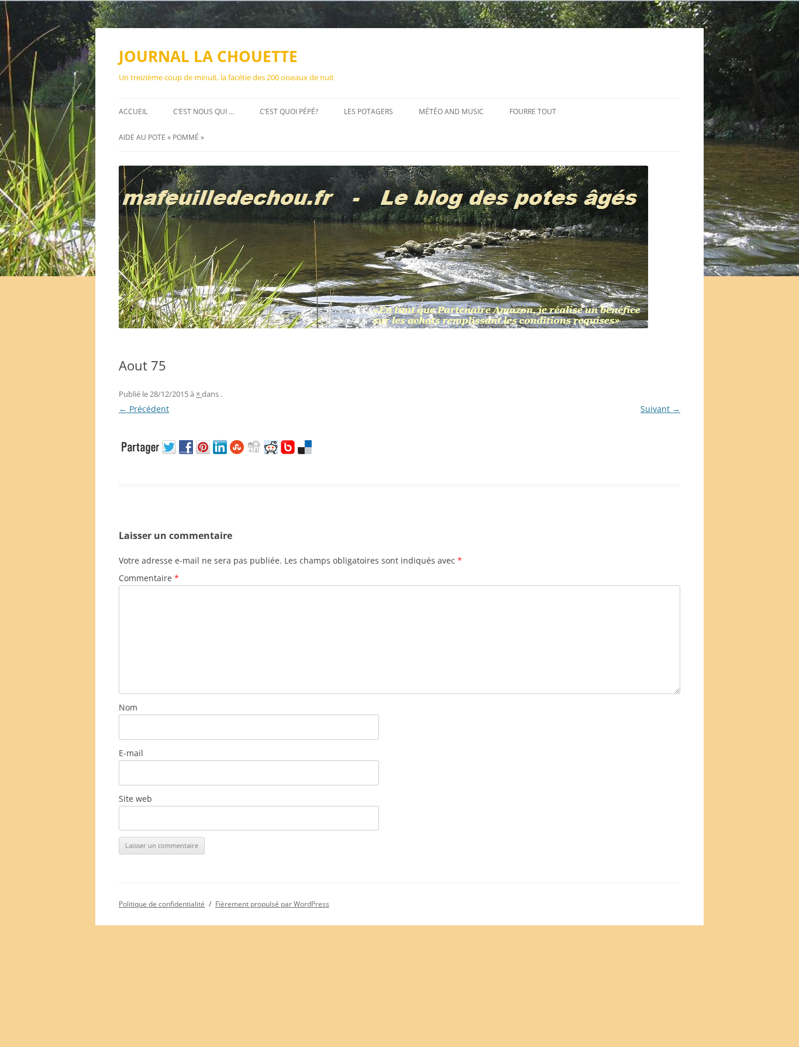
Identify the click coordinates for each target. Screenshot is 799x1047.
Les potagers (368, 111)
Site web (135, 798)
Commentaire (149, 577)
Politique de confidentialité (162, 904)
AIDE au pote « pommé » (161, 137)
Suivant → (660, 408)
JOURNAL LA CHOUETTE (208, 56)
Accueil (133, 111)
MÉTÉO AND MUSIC (451, 111)
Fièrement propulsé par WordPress (272, 904)
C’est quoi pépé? (289, 111)
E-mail (131, 752)
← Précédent (144, 408)
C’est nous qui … (203, 111)
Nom (128, 707)
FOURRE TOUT (532, 111)
